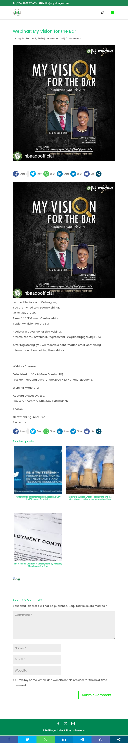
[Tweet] (36, 174)
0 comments (73, 38)
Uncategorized (55, 38)
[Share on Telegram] (76, 174)
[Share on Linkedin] (63, 174)
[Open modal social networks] (99, 174)
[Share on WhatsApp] (49, 174)
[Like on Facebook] (89, 174)
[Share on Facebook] (19, 174)
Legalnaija (22, 38)
